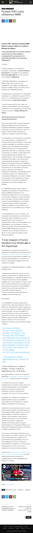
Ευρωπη (11, 526)
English (17, 528)
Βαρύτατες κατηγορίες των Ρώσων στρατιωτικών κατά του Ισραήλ (24, 509)
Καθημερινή (20, 489)
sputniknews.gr (9, 484)
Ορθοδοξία (27, 489)
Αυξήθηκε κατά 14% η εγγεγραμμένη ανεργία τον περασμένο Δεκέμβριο (9, 508)
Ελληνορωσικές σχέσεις (11, 489)
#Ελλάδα (6, 336)
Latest (7, 6)
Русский (28, 528)
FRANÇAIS (23, 528)
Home (3, 6)
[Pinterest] (10, 21)
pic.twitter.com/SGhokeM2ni (16, 352)
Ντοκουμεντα (11, 528)
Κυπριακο (5, 528)
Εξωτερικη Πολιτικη (9, 8)
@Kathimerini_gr (10, 345)
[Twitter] (6, 21)
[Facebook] (3, 21)
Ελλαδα (5, 526)
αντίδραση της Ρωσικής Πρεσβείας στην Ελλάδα (15, 254)
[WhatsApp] (14, 21)
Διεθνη (25, 526)
